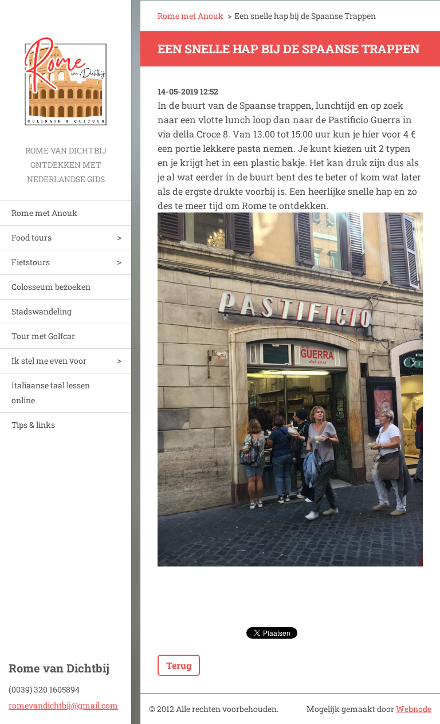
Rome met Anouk (44, 212)
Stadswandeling (41, 311)
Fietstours (30, 262)
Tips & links (33, 424)
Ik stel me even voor (49, 360)
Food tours (31, 237)
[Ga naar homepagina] (65, 71)
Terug (178, 665)
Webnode (413, 708)
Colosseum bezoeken (51, 286)
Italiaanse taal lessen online (50, 393)
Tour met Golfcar (43, 335)
